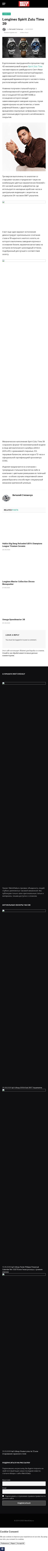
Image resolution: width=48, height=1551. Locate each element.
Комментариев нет (10, 32)
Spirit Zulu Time (35, 66)
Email (4, 1488)
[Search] (45, 3)
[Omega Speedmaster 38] (24, 604)
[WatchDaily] (24, 4)
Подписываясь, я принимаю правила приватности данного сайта (24, 1497)
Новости (6, 14)
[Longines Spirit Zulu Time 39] (24, 47)
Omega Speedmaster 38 (13, 619)
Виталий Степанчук (16, 29)
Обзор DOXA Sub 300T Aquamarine (28, 1088)
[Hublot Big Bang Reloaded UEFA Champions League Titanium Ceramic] (24, 528)
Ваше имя (6, 1480)
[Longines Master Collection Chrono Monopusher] (24, 566)
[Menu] (3, 3)
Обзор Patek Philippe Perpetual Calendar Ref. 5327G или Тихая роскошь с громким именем (22, 1269)
